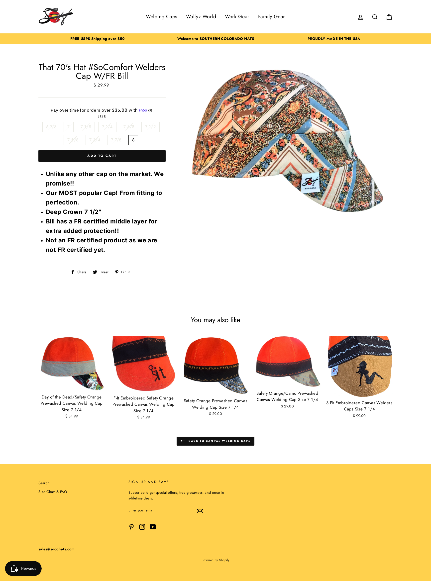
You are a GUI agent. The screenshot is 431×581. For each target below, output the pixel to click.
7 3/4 (94, 140)
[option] (97, 39)
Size (102, 116)
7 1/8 (86, 127)
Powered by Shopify (215, 560)
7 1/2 (150, 127)
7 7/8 (116, 140)
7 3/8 (128, 127)
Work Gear (237, 16)
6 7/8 (51, 127)
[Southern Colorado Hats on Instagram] (142, 527)
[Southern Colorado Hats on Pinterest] (131, 527)
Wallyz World (201, 16)
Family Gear (271, 16)
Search (44, 483)
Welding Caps (161, 16)
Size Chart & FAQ (52, 491)
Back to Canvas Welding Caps (219, 441)
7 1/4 (107, 127)
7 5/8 (72, 140)
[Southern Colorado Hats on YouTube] (153, 527)
